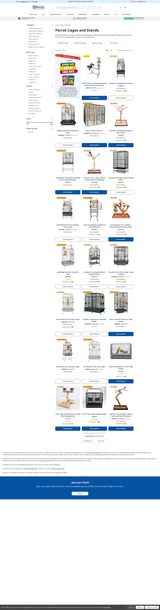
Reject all (140, 607)
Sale (115, 14)
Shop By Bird (96, 14)
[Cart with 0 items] (124, 8)
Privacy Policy (107, 607)
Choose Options (68, 381)
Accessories (70, 14)
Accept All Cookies (152, 607)
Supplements (83, 14)
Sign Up (80, 493)
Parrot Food (33, 14)
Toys (43, 14)
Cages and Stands (55, 14)
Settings (131, 607)
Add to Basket (121, 381)
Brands (107, 14)
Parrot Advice (126, 14)
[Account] (120, 8)
